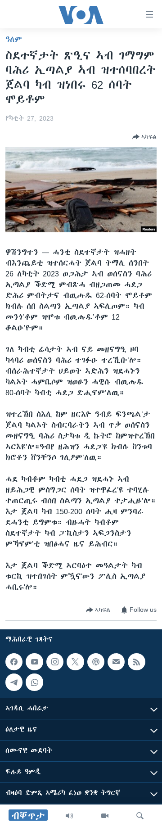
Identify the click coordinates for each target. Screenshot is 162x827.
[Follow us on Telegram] (13, 682)
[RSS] (136, 661)
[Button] (144, 136)
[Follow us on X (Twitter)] (75, 661)
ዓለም (13, 39)
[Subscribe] (116, 661)
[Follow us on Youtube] (34, 661)
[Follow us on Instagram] (54, 661)
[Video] (104, 815)
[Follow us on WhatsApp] (34, 682)
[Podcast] (95, 661)
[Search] (139, 815)
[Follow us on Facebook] (13, 661)
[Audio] (69, 815)
